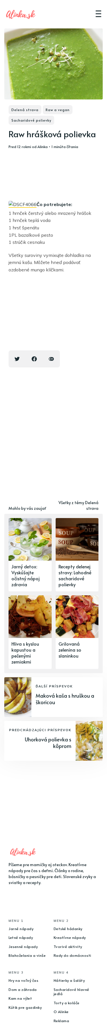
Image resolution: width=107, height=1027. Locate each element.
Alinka (42, 146)
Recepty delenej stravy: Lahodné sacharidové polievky (74, 575)
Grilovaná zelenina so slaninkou (69, 650)
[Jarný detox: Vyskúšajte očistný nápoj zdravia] (30, 554)
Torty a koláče (67, 1002)
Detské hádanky (68, 928)
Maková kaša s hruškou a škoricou (65, 699)
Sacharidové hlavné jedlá (71, 992)
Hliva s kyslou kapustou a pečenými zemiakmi (25, 652)
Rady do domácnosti (72, 955)
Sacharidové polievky (31, 120)
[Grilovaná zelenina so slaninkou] (77, 632)
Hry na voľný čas (23, 980)
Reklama (61, 1020)
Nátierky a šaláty (69, 980)
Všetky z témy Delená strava (78, 505)
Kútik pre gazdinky (25, 1007)
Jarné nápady (21, 928)
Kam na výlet (20, 998)
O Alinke (61, 1011)
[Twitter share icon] (17, 358)
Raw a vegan (58, 109)
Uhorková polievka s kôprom (48, 742)
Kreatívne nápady (70, 937)
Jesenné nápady (23, 946)
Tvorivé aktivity (68, 946)
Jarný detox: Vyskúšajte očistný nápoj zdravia (25, 575)
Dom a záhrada (23, 989)
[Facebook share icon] (34, 358)
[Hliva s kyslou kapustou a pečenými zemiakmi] (30, 632)
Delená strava (25, 109)
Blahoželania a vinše (27, 955)
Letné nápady (21, 937)
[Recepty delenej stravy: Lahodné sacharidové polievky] (77, 554)
